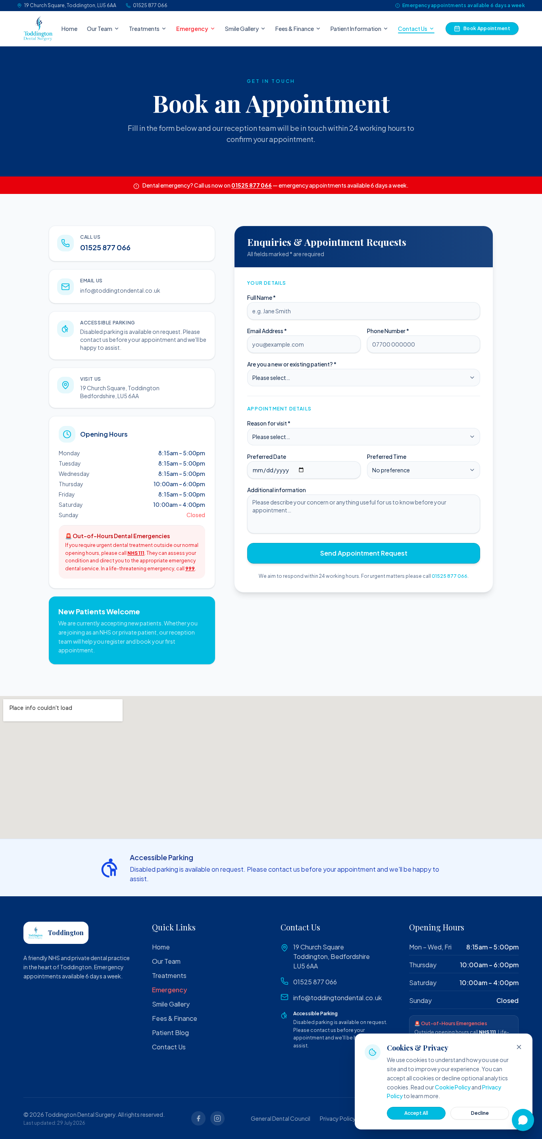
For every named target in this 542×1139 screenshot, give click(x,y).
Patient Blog (170, 1032)
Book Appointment (486, 28)
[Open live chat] (523, 1120)
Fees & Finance (294, 28)
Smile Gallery (242, 28)
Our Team (99, 28)
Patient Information (356, 28)
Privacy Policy (338, 1118)
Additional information (276, 489)
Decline (480, 1113)
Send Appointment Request (363, 553)
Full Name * (261, 297)
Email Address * (267, 330)
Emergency (192, 28)
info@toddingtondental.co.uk (120, 290)
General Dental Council (280, 1118)
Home (69, 28)
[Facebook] (198, 1118)
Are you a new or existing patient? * (291, 364)
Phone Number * (388, 330)
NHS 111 (135, 553)
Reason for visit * (268, 423)
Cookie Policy (453, 1087)
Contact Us (412, 28)
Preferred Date (266, 456)
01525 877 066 (150, 5)
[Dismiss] (519, 1047)
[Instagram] (217, 1118)
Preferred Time (386, 456)
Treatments (144, 28)
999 (190, 568)
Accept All (416, 1113)
